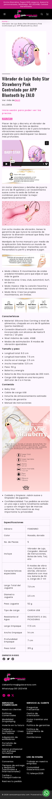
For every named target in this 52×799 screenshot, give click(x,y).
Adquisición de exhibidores (10, 738)
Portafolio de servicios (9, 744)
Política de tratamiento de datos (35, 731)
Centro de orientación (33, 714)
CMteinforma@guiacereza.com (19, 684)
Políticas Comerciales (9, 714)
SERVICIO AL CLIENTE (38, 703)
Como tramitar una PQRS (37, 720)
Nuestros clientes (11, 709)
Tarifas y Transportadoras (11, 776)
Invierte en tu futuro (13, 725)
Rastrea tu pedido (12, 781)
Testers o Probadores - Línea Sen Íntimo (12, 731)
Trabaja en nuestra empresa (37, 762)
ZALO (17, 100)
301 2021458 (20, 688)
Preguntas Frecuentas (33, 708)
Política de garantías (38, 725)
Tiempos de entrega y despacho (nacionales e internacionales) (13, 768)
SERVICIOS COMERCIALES (9, 704)
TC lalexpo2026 (35, 773)
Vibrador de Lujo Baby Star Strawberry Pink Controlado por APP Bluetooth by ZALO (22, 25)
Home (5, 21)
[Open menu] (4, 14)
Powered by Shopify (40, 795)
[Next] (48, 53)
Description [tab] (7, 118)
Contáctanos (34, 737)
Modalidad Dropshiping (8, 720)
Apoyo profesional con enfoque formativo (12, 751)
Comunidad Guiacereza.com (36, 768)
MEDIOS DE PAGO (11, 757)
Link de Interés (35, 757)
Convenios (8, 761)
